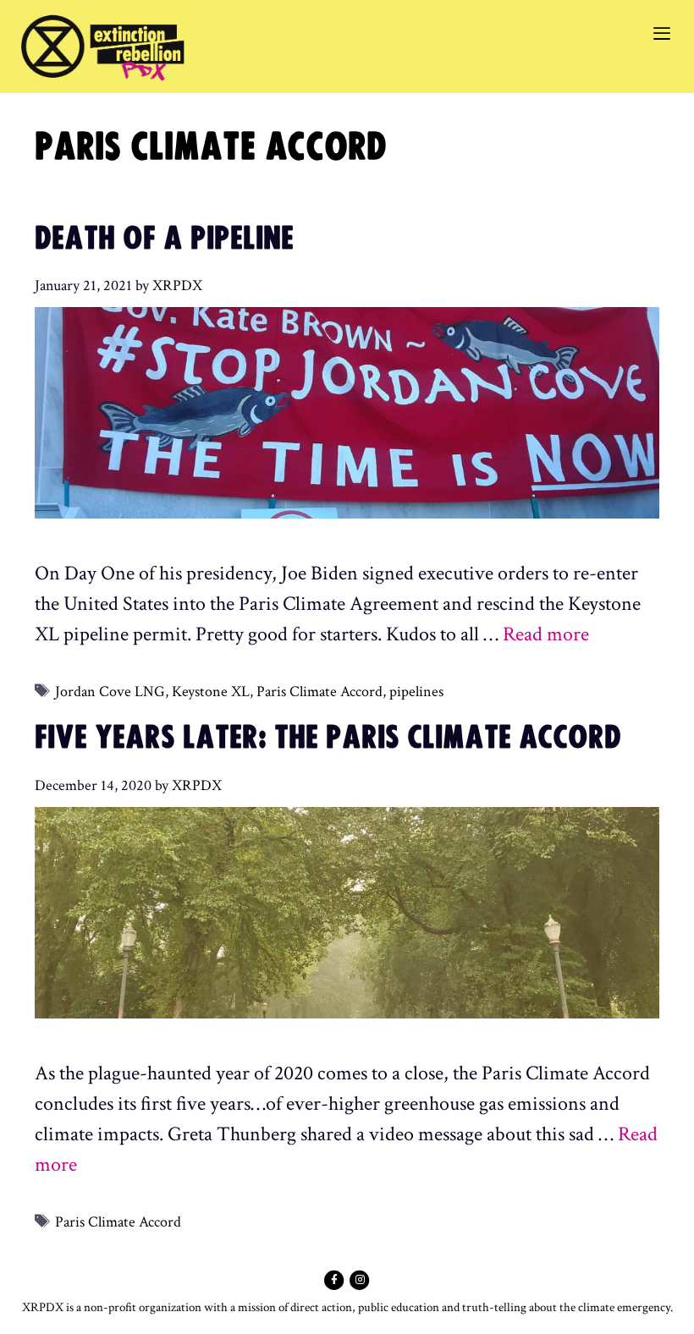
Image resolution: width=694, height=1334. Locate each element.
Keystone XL (211, 691)
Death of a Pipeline (164, 239)
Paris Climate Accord (319, 691)
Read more (546, 634)
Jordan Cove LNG (110, 691)
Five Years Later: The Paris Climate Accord (328, 738)
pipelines (416, 691)
